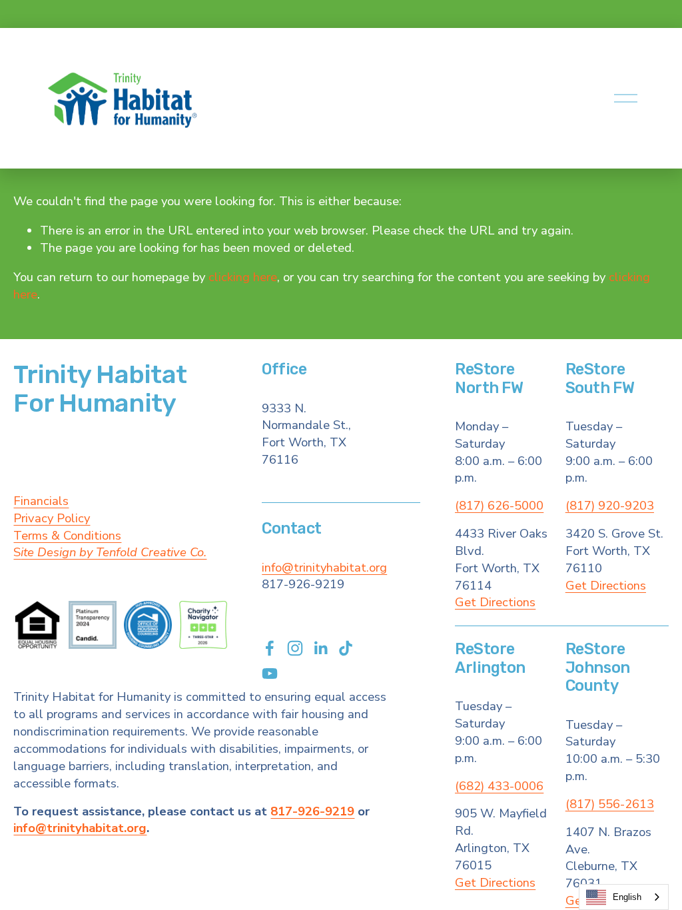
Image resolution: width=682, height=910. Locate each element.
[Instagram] (295, 648)
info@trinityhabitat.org (324, 568)
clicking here (242, 277)
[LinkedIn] (320, 648)
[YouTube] (270, 674)
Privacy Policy (51, 518)
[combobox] (624, 897)
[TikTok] (346, 648)
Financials (41, 501)
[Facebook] (270, 648)
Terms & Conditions (67, 536)
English (627, 897)
